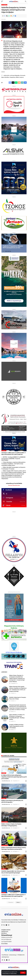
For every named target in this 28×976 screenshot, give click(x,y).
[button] (23, 973)
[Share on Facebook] (5, 16)
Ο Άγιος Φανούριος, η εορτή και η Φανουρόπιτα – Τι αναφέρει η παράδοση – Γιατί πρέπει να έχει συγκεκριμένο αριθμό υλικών (13, 464)
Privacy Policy (5, 973)
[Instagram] (14, 497)
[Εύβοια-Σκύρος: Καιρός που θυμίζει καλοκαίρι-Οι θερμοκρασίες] (14, 814)
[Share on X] (7, 16)
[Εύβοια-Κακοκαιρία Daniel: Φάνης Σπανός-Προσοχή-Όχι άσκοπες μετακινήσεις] (14, 838)
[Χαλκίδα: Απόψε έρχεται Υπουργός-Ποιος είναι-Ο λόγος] (4, 699)
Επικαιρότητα (4, 845)
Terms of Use (13, 973)
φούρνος (22, 77)
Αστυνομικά (4, 4)
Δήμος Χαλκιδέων (5, 77)
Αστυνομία (22, 75)
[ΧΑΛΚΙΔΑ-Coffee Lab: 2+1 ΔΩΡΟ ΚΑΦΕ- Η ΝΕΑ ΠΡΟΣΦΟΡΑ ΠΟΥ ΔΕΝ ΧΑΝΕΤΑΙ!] (14, 443)
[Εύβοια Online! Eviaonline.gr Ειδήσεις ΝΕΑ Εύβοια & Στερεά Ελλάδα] (14, 1)
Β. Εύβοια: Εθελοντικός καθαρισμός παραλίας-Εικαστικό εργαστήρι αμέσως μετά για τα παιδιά (14, 776)
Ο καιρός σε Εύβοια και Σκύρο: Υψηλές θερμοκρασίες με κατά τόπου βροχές (16, 726)
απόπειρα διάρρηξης (15, 75)
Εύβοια (17, 77)
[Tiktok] (14, 505)
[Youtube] (14, 501)
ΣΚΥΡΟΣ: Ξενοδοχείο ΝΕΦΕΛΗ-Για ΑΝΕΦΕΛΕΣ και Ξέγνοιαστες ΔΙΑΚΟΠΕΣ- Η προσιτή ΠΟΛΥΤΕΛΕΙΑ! (13, 458)
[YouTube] (6, 925)
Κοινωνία (4, 450)
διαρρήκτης (12, 77)
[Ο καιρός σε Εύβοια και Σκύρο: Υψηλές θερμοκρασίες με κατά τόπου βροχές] (4, 727)
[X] (14, 494)
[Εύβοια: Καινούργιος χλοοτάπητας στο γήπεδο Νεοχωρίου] (14, 791)
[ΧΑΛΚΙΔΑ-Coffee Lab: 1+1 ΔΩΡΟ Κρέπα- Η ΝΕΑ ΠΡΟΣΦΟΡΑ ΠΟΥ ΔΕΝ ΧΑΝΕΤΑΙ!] (14, 885)
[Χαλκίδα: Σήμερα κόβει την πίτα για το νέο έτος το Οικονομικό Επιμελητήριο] (14, 862)
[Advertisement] (14, 523)
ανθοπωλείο (6, 75)
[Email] (11, 16)
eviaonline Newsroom (6, 780)
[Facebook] (14, 490)
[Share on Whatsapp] (9, 16)
